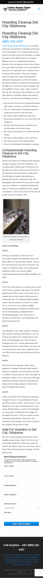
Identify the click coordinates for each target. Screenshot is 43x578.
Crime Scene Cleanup (13, 557)
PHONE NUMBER (11, 485)
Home (5, 555)
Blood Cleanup (17, 560)
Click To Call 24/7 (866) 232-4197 (21, 2)
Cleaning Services (21, 555)
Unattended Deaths (31, 560)
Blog (31, 555)
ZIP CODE (8, 512)
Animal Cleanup (26, 562)
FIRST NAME (9, 466)
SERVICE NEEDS (10, 504)
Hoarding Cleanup (12, 562)
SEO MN (32, 574)
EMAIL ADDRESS (11, 495)
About (11, 555)
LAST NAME (9, 476)
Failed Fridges (25, 564)
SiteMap (37, 555)
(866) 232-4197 (12, 41)
